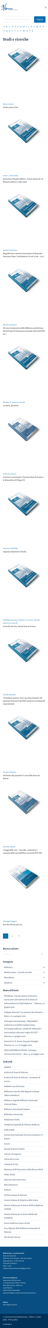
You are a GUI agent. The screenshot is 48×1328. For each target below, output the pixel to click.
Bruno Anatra (8, 104)
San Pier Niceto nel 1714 (12, 924)
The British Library (12, 1237)
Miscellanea (9, 977)
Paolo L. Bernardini (10, 175)
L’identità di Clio (11, 1164)
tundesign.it (7, 1324)
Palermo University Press (15, 1179)
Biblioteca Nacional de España (17, 1109)
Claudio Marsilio (9, 694)
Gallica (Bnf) (9, 1129)
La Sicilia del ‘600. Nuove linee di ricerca (19, 626)
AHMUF (7, 1067)
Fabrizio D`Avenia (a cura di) (14, 402)
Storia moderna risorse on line (17, 1223)
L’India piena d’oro (10, 107)
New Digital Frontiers (10, 1305)
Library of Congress (12, 1154)
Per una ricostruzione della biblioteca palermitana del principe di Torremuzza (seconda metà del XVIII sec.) (24, 331)
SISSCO (7, 1190)
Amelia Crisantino (10, 250)
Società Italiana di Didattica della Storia (21, 1200)
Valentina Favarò (9, 473)
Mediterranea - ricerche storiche (18, 972)
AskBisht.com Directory (14, 1086)
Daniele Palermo (9, 772)
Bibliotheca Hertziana (13, 1114)
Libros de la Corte (11, 1159)
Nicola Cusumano (10, 324)
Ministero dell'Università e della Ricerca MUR (23, 1169)
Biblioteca (8, 967)
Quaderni (8, 982)
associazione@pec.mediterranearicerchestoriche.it (19, 1293)
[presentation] (24, 72)
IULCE (7, 1143)
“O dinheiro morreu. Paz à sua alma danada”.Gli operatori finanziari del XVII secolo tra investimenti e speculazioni (24, 701)
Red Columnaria (11, 1184)
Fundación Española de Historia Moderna (22, 1124)
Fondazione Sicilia (12, 1119)
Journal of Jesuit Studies (14, 1148)
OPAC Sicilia (9, 1174)
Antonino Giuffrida (10, 548)
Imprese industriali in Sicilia (14, 551)
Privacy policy (13, 1320)
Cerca (40, 19)
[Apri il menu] (45, 7)
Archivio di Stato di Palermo (16, 1072)
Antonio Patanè (9, 846)
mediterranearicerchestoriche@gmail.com (17, 1268)
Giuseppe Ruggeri (10, 921)
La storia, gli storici (11, 405)
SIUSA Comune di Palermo (15, 1195)
